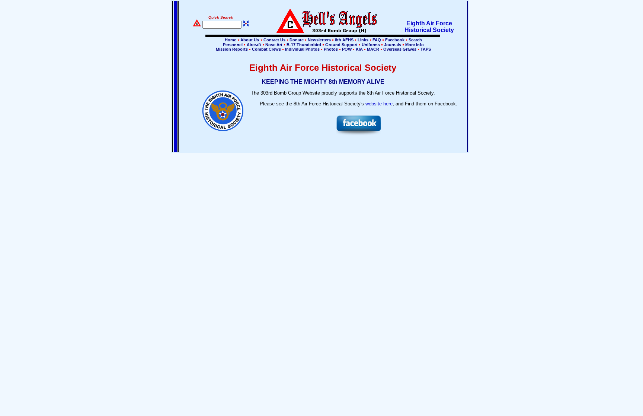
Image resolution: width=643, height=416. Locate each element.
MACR (373, 49)
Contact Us (274, 40)
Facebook (395, 40)
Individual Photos (302, 49)
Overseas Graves (400, 49)
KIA (359, 49)
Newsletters (319, 40)
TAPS (425, 49)
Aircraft (254, 44)
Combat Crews (266, 49)
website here (379, 104)
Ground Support (341, 44)
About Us (249, 40)
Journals (392, 44)
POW (347, 49)
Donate (296, 40)
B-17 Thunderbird (303, 44)
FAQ (376, 40)
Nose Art (274, 44)
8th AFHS (344, 40)
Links (363, 40)
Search (414, 40)
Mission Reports (232, 49)
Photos (331, 49)
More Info (414, 44)
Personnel (233, 44)
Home (230, 40)
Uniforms (371, 44)
